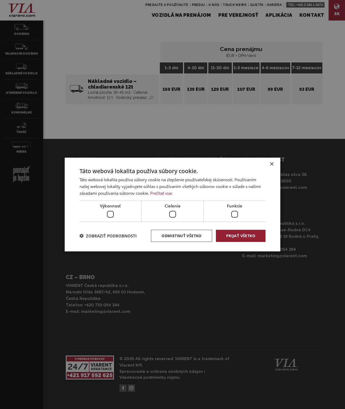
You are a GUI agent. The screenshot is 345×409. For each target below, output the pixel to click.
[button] (108, 236)
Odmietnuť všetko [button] (181, 235)
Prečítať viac (161, 193)
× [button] (272, 164)
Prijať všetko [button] (240, 235)
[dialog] (172, 205)
